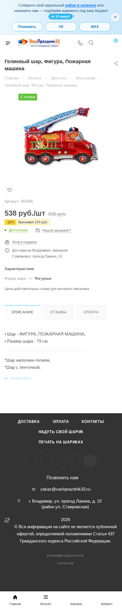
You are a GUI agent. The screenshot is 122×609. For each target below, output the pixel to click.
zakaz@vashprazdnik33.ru (65, 489)
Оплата (91, 312)
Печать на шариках (61, 442)
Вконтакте (32, 461)
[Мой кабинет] (101, 43)
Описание (22, 312)
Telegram (47, 461)
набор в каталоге (80, 5)
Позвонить (27, 27)
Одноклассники (61, 461)
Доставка (28, 421)
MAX (95, 27)
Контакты (93, 421)
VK (61, 27)
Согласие (65, 563)
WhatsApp (76, 461)
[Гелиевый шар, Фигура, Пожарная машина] (61, 136)
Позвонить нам (62, 478)
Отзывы (58, 312)
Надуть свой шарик (61, 432)
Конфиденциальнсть (66, 555)
